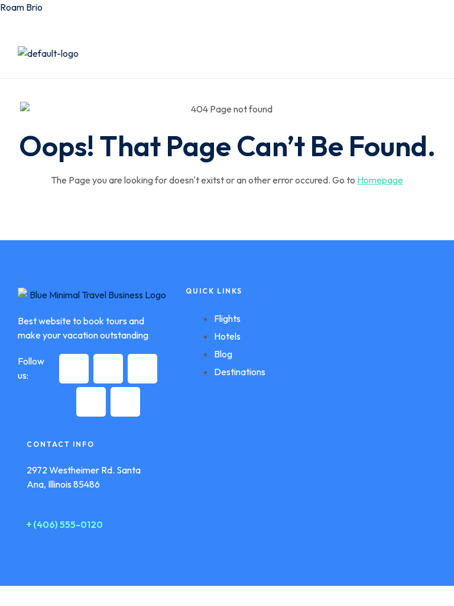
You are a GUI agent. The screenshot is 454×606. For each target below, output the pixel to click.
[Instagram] (142, 368)
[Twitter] (108, 368)
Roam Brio (21, 7)
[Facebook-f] (74, 368)
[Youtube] (125, 402)
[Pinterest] (91, 402)
